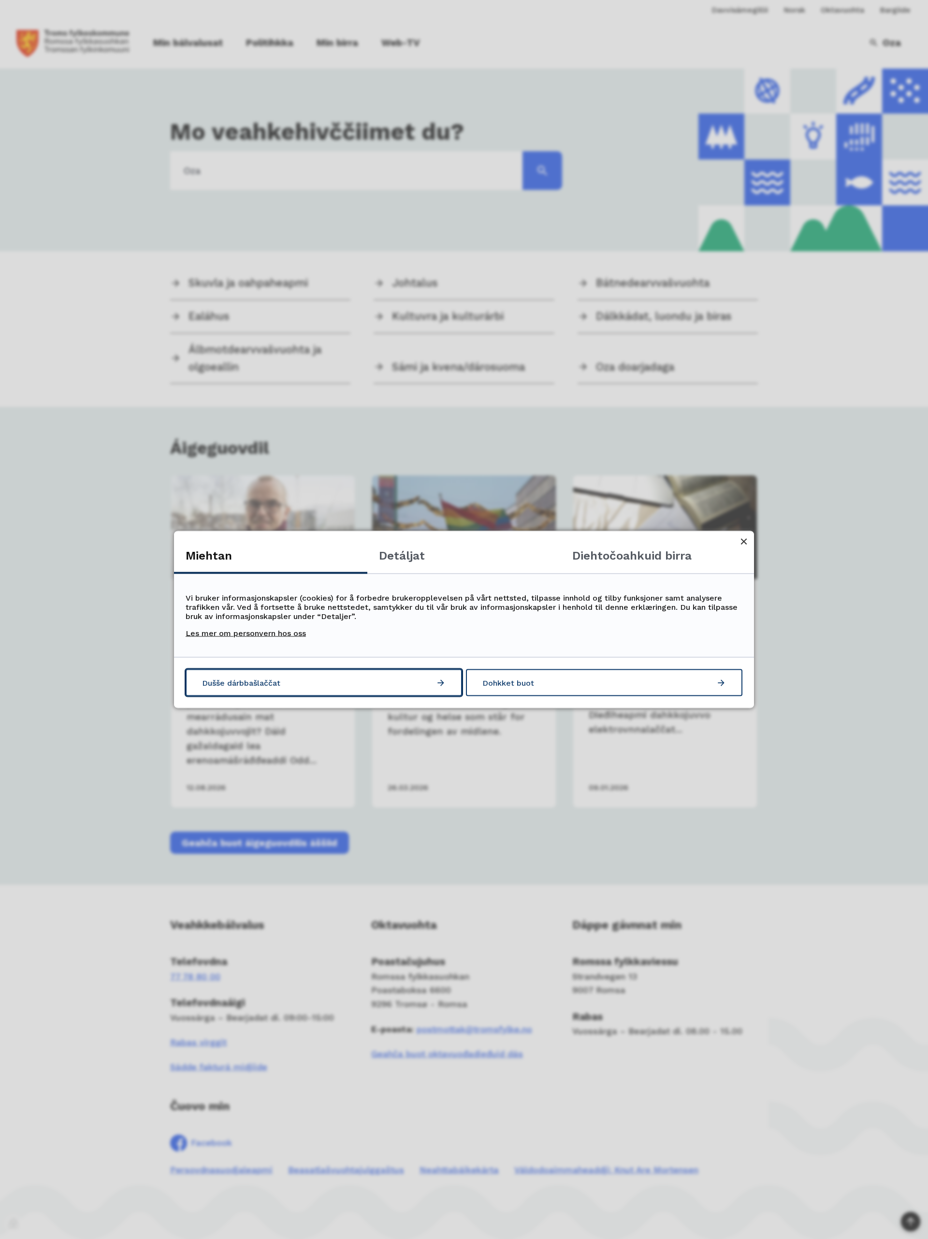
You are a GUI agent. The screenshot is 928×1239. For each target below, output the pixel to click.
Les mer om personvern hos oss (246, 633)
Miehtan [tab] (209, 555)
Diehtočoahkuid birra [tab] (632, 555)
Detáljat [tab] (402, 555)
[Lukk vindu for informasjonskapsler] (743, 541)
